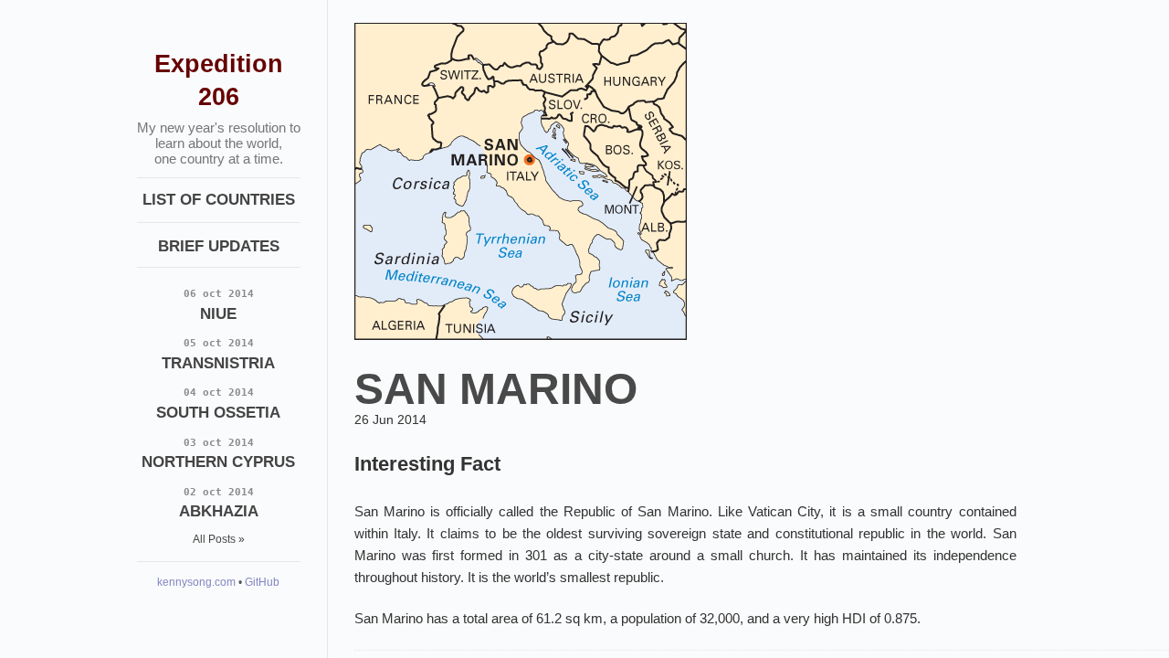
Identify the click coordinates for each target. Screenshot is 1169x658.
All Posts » (219, 539)
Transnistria (218, 354)
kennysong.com (196, 582)
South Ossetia (218, 403)
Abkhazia (218, 503)
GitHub (262, 582)
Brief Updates (218, 246)
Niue (219, 305)
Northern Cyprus (218, 454)
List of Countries (218, 199)
